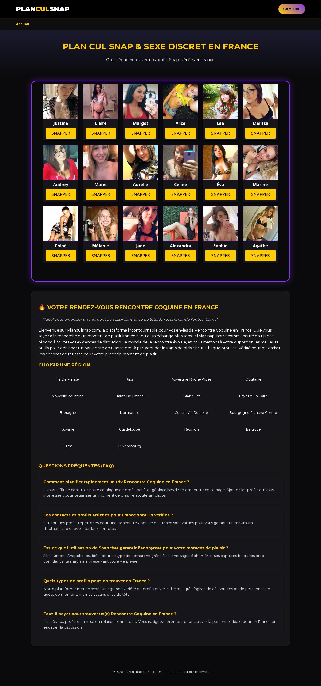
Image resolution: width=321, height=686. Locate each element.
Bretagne (68, 413)
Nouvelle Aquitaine (68, 396)
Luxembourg (129, 446)
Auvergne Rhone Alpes (191, 379)
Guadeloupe (129, 429)
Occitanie (253, 379)
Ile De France (67, 379)
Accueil (22, 24)
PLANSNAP (42, 9)
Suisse (68, 446)
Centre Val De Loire (191, 413)
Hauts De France (129, 396)
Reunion (191, 429)
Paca (129, 379)
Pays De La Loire (253, 396)
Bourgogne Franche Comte (253, 413)
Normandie (129, 413)
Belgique (253, 429)
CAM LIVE (291, 9)
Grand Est (191, 396)
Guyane (67, 429)
